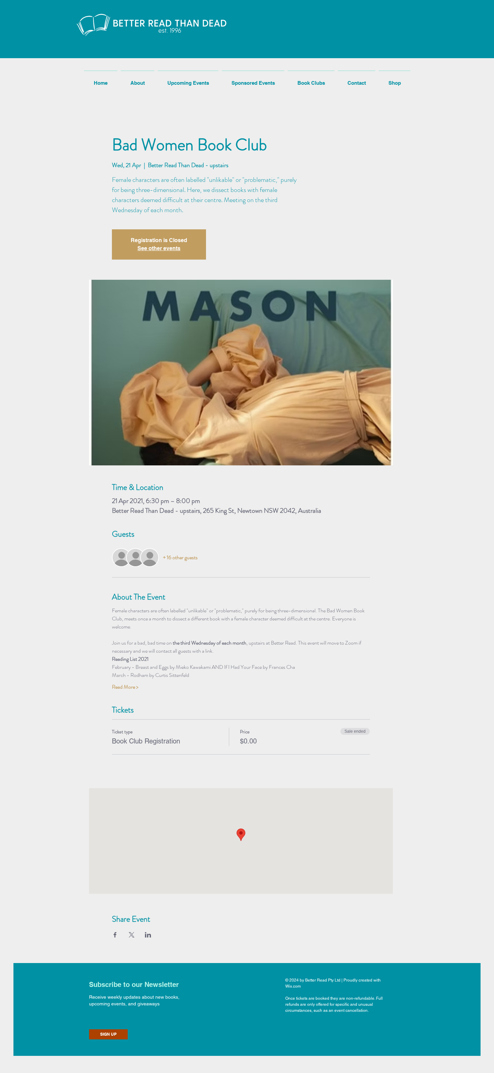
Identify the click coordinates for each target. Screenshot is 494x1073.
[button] (120, 39)
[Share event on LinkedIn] (148, 934)
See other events (158, 248)
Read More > (125, 687)
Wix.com (293, 986)
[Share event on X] (131, 934)
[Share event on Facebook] (115, 934)
